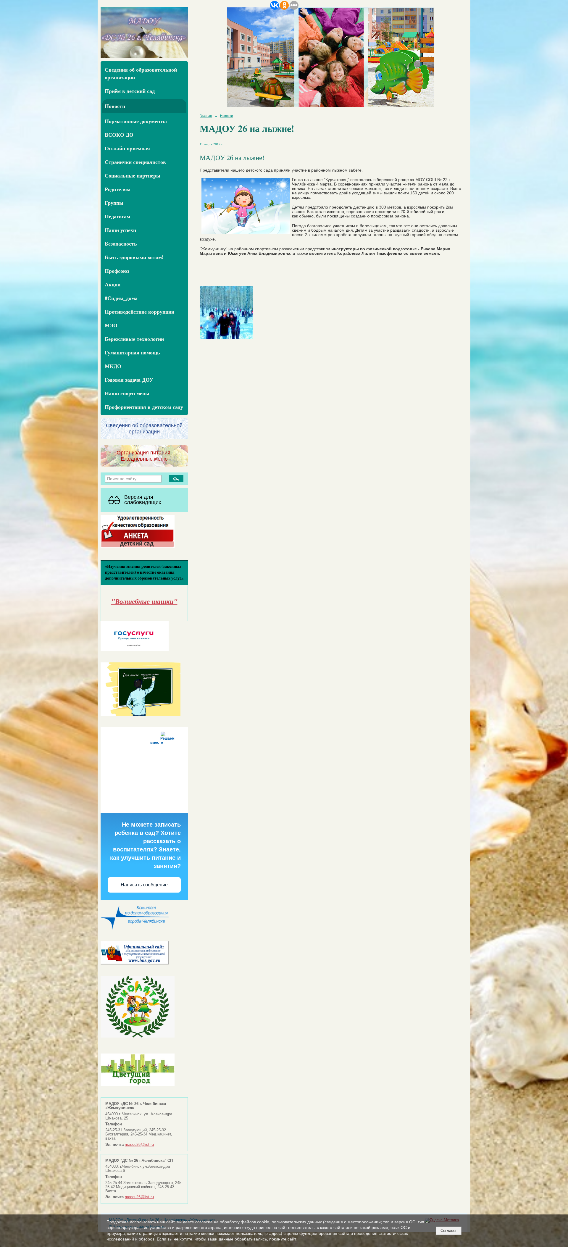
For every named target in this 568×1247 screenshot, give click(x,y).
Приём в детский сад (130, 91)
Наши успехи (120, 230)
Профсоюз (117, 271)
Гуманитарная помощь (132, 352)
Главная (206, 115)
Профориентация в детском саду (144, 407)
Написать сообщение (144, 884)
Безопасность (121, 243)
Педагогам (117, 216)
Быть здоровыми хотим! (134, 257)
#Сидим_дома (121, 298)
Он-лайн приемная (127, 148)
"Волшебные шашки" (144, 601)
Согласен (448, 1230)
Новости (115, 106)
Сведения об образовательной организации (141, 73)
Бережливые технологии (134, 339)
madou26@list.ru (139, 1145)
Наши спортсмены (127, 393)
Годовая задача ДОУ (129, 379)
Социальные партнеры (132, 175)
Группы (114, 203)
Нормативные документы (136, 121)
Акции (112, 284)
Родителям (117, 189)
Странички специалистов (135, 162)
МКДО (113, 366)
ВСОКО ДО (119, 134)
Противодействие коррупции (139, 311)
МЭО (111, 325)
